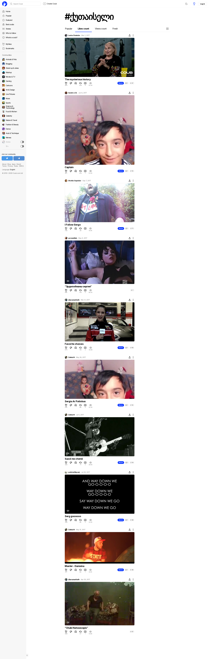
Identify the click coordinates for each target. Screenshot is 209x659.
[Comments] (75, 83)
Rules (16, 166)
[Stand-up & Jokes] (13, 68)
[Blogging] (13, 64)
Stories (8, 29)
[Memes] (13, 137)
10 (131, 171)
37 (131, 632)
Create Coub (52, 4)
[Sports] (13, 103)
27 (131, 83)
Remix (121, 83)
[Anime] (13, 142)
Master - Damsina (74, 566)
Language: (8, 169)
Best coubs (10, 24)
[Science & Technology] (13, 107)
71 (132, 228)
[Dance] (13, 129)
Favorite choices (74, 343)
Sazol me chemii (74, 458)
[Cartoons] (13, 85)
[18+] (22, 146)
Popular (8, 16)
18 (132, 462)
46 (131, 570)
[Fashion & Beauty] (13, 124)
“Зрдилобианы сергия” (78, 286)
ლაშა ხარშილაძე (74, 472)
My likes (9, 44)
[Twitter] (7, 158)
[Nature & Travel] (13, 120)
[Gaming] (13, 81)
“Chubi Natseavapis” (76, 627)
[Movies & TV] (13, 77)
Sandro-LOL (72, 93)
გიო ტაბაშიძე (72, 238)
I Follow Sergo (73, 224)
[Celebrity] (13, 116)
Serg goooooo (73, 516)
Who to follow (11, 33)
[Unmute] (68, 162)
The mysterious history (78, 79)
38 (131, 520)
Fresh (115, 28)
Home (8, 11)
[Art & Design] (13, 90)
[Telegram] (19, 158)
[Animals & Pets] (13, 59)
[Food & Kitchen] (13, 111)
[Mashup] (13, 72)
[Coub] (4, 3)
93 (131, 348)
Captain (69, 167)
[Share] (129, 35)
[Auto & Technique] (13, 133)
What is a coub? (11, 37)
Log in (202, 4)
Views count (100, 28)
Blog (9, 164)
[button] (167, 28)
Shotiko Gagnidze (74, 180)
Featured (9, 20)
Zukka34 (71, 357)
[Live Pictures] (13, 94)
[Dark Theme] (186, 4)
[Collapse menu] (27, 655)
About (4, 164)
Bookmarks (10, 48)
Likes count (83, 28)
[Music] (13, 98)
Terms (4, 166)
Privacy (10, 166)
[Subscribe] (22, 142)
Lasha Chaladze (74, 35)
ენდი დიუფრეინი (73, 300)
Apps (14, 164)
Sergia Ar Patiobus (75, 401)
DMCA (21, 166)
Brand (19, 164)
